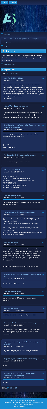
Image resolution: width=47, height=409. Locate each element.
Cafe (5, 78)
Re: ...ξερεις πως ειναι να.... (19, 106)
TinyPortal (13, 400)
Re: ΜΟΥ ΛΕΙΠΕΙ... (14, 242)
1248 (15, 73)
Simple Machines (28, 404)
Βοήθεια (19, 400)
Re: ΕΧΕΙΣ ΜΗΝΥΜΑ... (15, 170)
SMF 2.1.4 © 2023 (19, 404)
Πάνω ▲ (34, 400)
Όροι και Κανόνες (26, 400)
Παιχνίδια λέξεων (9, 125)
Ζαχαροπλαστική (9, 342)
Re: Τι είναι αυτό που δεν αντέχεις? (24, 155)
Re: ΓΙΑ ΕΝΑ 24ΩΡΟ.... (15, 78)
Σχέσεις (6, 106)
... (13, 73)
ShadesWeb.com (28, 406)
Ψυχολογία (7, 155)
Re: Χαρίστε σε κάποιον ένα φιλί (28, 359)
